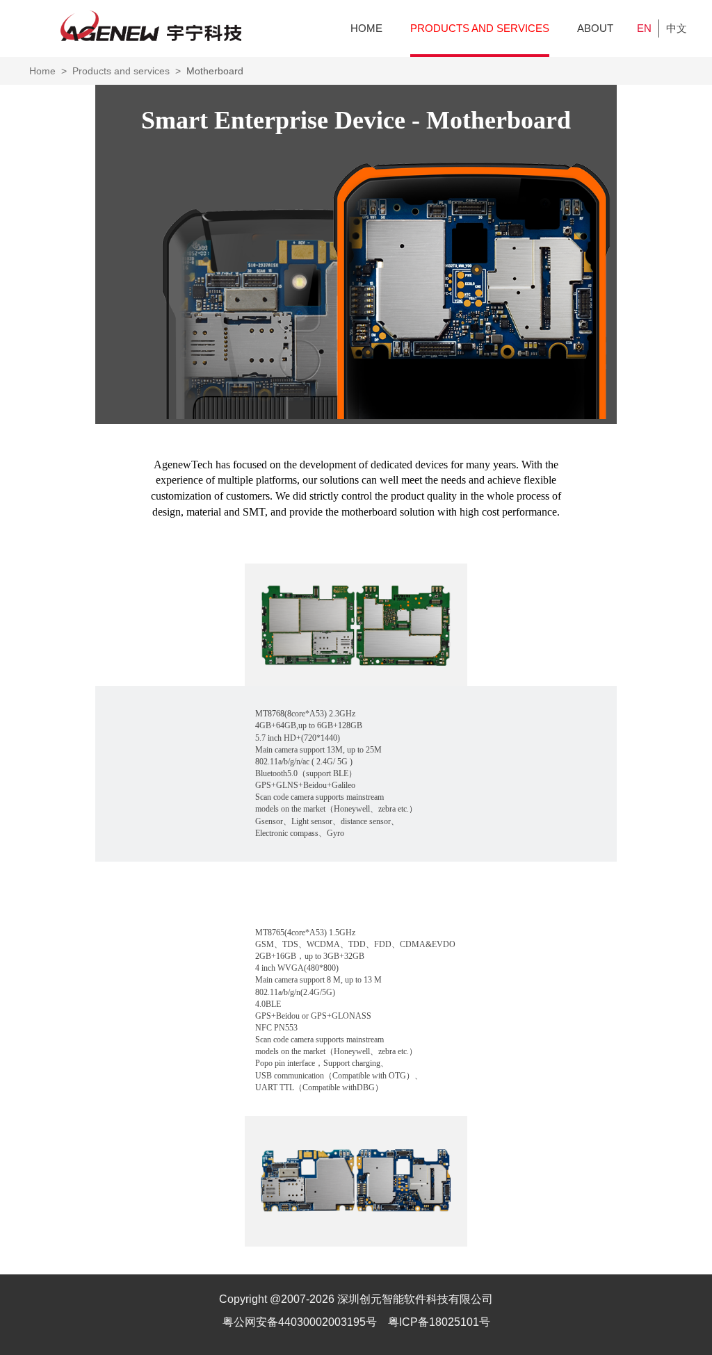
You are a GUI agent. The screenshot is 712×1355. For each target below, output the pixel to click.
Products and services (121, 70)
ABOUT (595, 28)
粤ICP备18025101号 (439, 1322)
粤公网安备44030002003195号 (301, 1322)
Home (42, 70)
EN (644, 28)
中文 (676, 28)
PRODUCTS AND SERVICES (479, 28)
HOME (366, 28)
